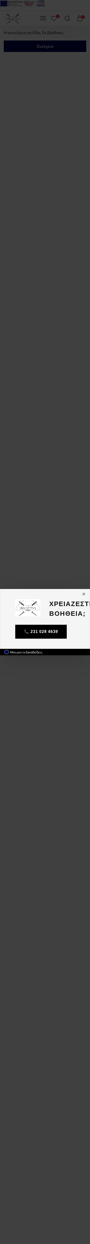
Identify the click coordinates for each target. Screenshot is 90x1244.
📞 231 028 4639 (41, 631)
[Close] (84, 594)
